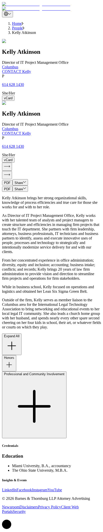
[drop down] (7, 14)
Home (17, 23)
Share (18, 183)
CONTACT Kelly (16, 71)
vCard (8, 98)
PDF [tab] (7, 183)
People (17, 28)
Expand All (12, 336)
